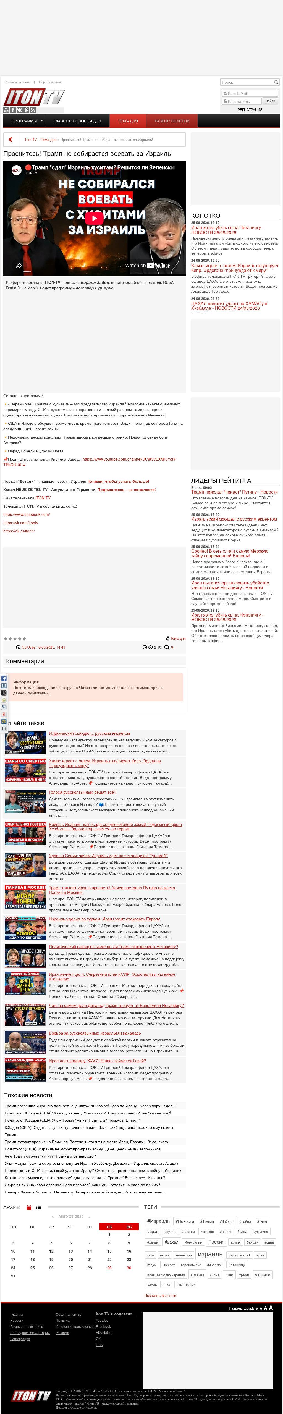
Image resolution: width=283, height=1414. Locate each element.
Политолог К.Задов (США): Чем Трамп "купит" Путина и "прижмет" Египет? (72, 1120)
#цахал (172, 1242)
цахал (167, 1284)
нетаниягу (237, 1264)
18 (32, 1259)
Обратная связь (50, 82)
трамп (244, 1275)
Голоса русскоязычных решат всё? (82, 792)
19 (51, 1259)
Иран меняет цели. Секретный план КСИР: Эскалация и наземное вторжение (112, 976)
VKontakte (20, 110)
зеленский (183, 1255)
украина (262, 1274)
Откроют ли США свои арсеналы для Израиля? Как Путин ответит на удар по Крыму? (82, 1184)
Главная (16, 1314)
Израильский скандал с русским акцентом (89, 733)
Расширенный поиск (26, 1326)
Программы (24, 121)
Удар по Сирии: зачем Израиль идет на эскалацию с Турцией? (108, 855)
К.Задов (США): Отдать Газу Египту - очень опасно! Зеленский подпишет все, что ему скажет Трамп (89, 1130)
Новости (16, 1320)
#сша (242, 1231)
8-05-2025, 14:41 (51, 647)
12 (51, 1251)
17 (13, 1259)
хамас (152, 1284)
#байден (227, 1221)
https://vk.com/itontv (20, 522)
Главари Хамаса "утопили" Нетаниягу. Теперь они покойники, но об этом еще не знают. (85, 1192)
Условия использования (75, 1326)
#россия (207, 1231)
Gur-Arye (28, 647)
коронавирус (191, 1264)
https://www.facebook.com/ (26, 514)
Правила (63, 1320)
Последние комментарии (30, 1332)
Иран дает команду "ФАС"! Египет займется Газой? (97, 1060)
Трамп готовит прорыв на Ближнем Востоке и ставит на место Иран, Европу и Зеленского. (87, 1141)
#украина (260, 1231)
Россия (216, 1241)
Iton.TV (31, 1395)
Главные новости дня (77, 121)
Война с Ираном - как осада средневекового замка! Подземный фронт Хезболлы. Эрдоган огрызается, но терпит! (115, 826)
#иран (152, 1231)
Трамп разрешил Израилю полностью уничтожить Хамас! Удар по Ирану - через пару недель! (90, 1105)
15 (109, 1251)
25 (32, 1267)
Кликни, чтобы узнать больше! (118, 481)
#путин (169, 1231)
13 (71, 1251)
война (269, 1242)
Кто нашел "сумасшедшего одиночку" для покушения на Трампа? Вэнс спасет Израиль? (85, 1177)
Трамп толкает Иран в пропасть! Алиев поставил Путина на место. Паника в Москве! (112, 889)
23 (129, 1259)
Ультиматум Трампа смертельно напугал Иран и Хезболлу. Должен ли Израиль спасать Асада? (92, 1163)
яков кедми (186, 1284)
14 (90, 1251)
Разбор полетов (172, 121)
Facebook (13, 110)
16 (129, 1251)
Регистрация (250, 109)
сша (229, 1274)
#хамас (153, 1242)
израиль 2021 (239, 1255)
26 (51, 1267)
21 (90, 1259)
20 (71, 1259)
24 (13, 1267)
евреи (164, 1255)
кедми (152, 1264)
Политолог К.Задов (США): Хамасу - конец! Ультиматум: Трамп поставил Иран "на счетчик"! (88, 1113)
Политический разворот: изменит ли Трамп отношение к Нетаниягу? (113, 946)
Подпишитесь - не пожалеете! (127, 489)
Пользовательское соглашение (76, 1408)
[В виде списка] (39, 1206)
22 (109, 1259)
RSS (33, 110)
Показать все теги (160, 1295)
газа (150, 1255)
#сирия (225, 1231)
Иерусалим (193, 1242)
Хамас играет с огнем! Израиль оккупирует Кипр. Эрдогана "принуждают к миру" (105, 763)
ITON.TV (43, 497)
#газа (262, 1221)
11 (32, 1251)
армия (236, 1242)
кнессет (169, 1264)
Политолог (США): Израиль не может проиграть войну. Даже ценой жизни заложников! (83, 1148)
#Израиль (158, 1220)
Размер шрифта (243, 1308)
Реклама (62, 1332)
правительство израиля (166, 1275)
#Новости (185, 1221)
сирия (214, 1275)
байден (252, 1242)
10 (13, 1251)
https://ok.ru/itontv (19, 531)
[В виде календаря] (29, 1206)
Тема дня (128, 121)
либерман (215, 1264)
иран (260, 1255)
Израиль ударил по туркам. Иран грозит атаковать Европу (104, 919)
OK (26, 110)
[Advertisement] (141, 37)
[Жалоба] (145, 647)
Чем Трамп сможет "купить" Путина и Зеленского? (50, 1156)
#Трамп (207, 1221)
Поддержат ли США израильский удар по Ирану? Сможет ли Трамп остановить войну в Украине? (93, 1170)
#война (245, 1221)
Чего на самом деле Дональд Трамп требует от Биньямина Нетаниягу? (116, 1005)
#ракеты (188, 1231)
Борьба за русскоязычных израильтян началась (95, 1033)
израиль (210, 1253)
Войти (270, 100)
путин (197, 1274)
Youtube (6, 110)
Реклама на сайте (17, 82)
